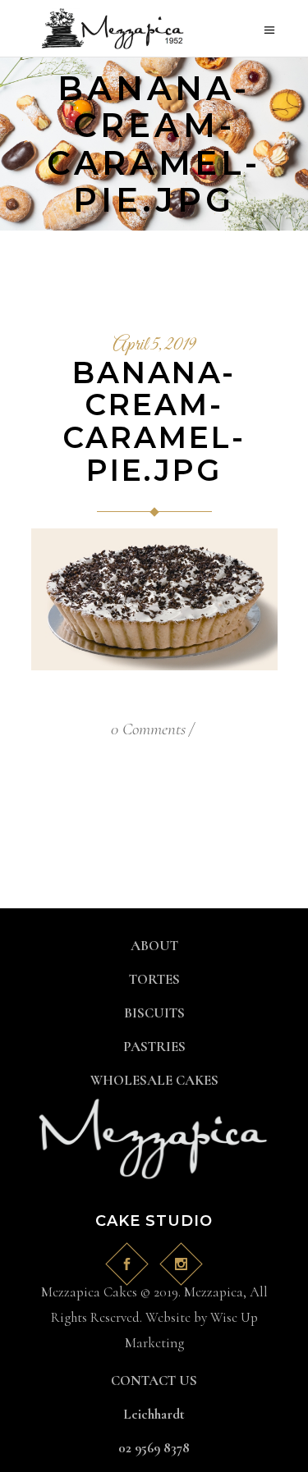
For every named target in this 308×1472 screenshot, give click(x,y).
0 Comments (148, 729)
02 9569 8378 (154, 1447)
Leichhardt (154, 1414)
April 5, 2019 (154, 345)
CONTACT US (154, 1380)
